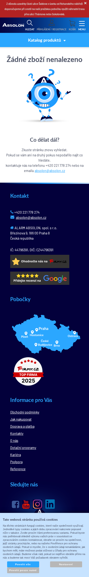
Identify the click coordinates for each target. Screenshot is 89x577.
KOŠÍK (72, 29)
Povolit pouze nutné (23, 570)
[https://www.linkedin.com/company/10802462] (50, 504)
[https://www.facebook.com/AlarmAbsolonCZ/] (15, 504)
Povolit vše (23, 564)
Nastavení (66, 564)
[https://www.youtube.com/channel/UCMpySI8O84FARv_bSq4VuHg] (26, 504)
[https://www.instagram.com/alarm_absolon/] (37, 504)
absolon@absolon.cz (50, 170)
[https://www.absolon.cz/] (13, 25)
